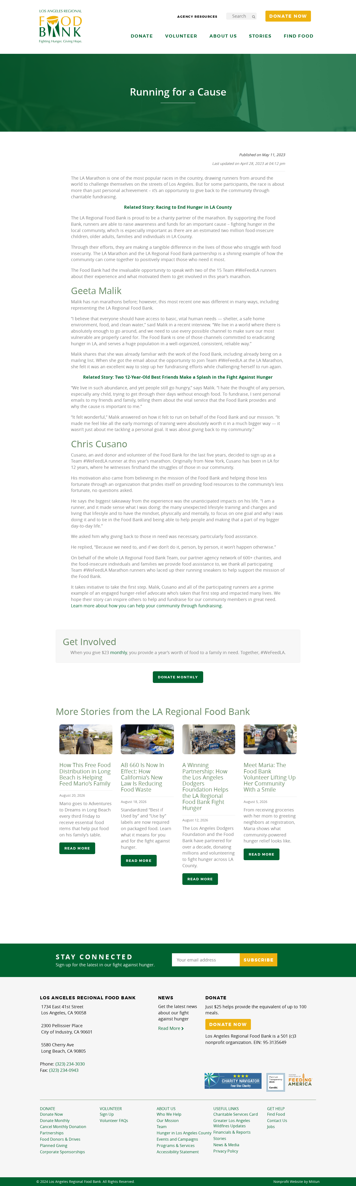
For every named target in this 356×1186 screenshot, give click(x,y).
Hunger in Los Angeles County (184, 1133)
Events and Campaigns (177, 1139)
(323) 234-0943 (63, 1070)
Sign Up (107, 1114)
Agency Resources (197, 17)
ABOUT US (166, 1108)
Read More (169, 1028)
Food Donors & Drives (60, 1139)
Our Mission (168, 1120)
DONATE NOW (228, 1024)
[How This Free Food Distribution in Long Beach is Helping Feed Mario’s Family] (85, 739)
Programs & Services (176, 1145)
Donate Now (51, 1114)
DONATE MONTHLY (178, 677)
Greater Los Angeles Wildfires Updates (231, 1123)
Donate (47, 1108)
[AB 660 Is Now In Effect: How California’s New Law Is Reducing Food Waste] (147, 739)
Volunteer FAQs (114, 1120)
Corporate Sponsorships (62, 1151)
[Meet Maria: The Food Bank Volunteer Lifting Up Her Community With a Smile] (270, 739)
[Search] (253, 16)
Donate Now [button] (288, 16)
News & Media (226, 1144)
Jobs (271, 1126)
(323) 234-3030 (70, 1064)
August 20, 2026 (72, 795)
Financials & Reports (232, 1132)
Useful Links (226, 1108)
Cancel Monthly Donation (63, 1126)
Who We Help (169, 1114)
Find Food (276, 1114)
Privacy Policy (225, 1151)
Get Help (276, 1108)
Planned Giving (53, 1145)
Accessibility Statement (178, 1151)
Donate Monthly (55, 1120)
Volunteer (111, 1108)
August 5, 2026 (255, 801)
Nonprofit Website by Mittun (296, 1181)
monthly (118, 652)
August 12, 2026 (195, 819)
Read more (77, 848)
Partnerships (52, 1133)
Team (162, 1126)
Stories (260, 36)
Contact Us (277, 1120)
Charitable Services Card (235, 1114)
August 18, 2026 (134, 801)
